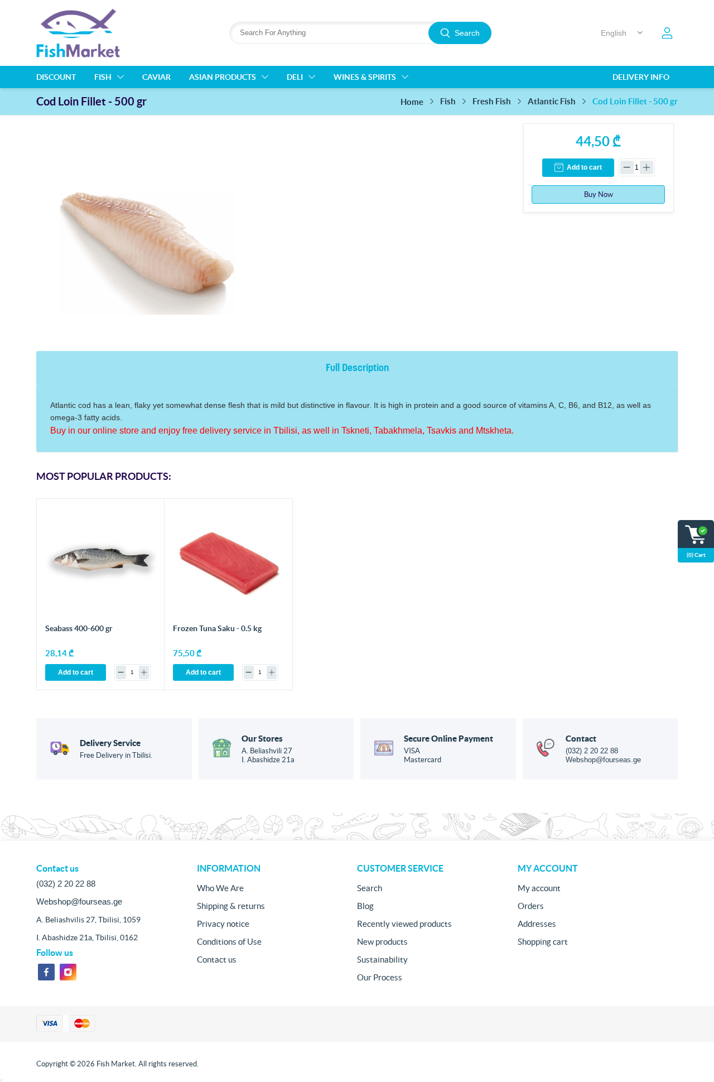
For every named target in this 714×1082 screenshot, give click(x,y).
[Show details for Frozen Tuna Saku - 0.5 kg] (228, 562)
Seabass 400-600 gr (79, 628)
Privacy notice (223, 924)
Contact (581, 738)
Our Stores (262, 738)
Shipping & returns (231, 906)
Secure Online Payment (448, 738)
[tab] (357, 368)
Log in (667, 33)
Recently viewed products (404, 924)
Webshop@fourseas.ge (603, 760)
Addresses (537, 924)
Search (467, 32)
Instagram (68, 972)
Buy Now (598, 194)
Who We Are (220, 888)
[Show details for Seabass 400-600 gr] (100, 562)
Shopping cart (543, 941)
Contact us (217, 959)
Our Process (379, 977)
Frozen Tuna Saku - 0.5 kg (217, 628)
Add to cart (584, 167)
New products (382, 941)
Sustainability (382, 959)
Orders (531, 906)
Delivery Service (110, 743)
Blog (365, 906)
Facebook (46, 972)
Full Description (357, 367)
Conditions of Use (229, 941)
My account (539, 888)
